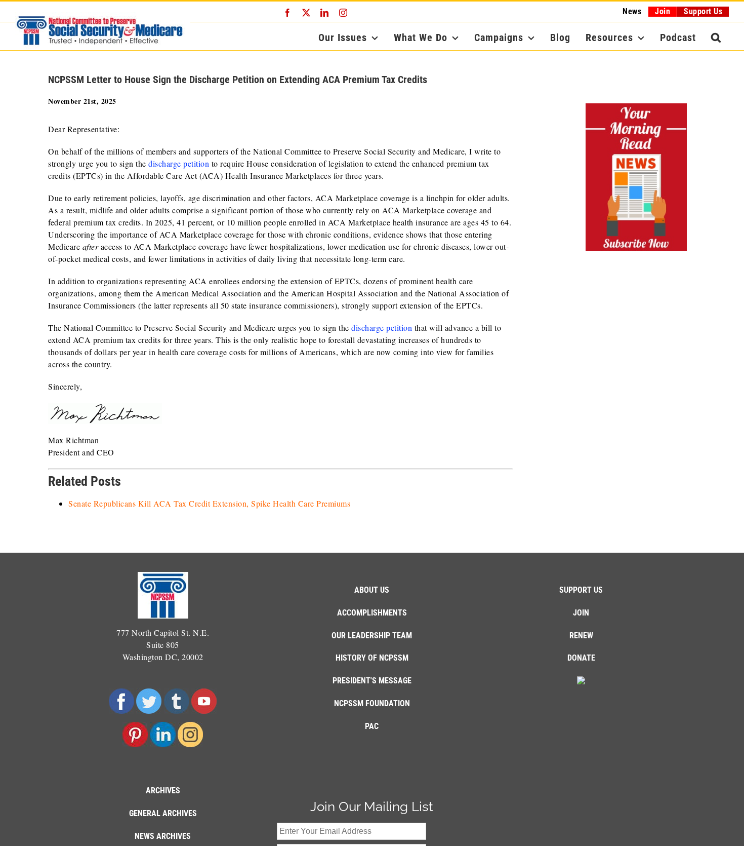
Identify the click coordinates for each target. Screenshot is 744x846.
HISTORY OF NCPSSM (372, 658)
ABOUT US (371, 590)
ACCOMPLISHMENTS (372, 613)
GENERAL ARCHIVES (163, 813)
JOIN (581, 613)
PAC (372, 726)
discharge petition (178, 163)
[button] (716, 37)
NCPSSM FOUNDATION (372, 703)
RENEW (581, 635)
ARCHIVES (163, 790)
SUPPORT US (581, 590)
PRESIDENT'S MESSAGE (372, 680)
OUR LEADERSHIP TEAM (372, 635)
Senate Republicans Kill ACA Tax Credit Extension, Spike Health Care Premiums (209, 503)
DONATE (581, 658)
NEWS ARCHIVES (163, 836)
